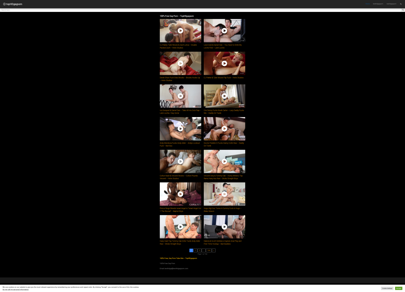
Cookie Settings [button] (387, 288)
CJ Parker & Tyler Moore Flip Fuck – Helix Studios (224, 78)
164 (208, 250)
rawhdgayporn (391, 4)
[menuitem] (367, 4)
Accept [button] (398, 288)
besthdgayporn (378, 4)
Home (368, 4)
